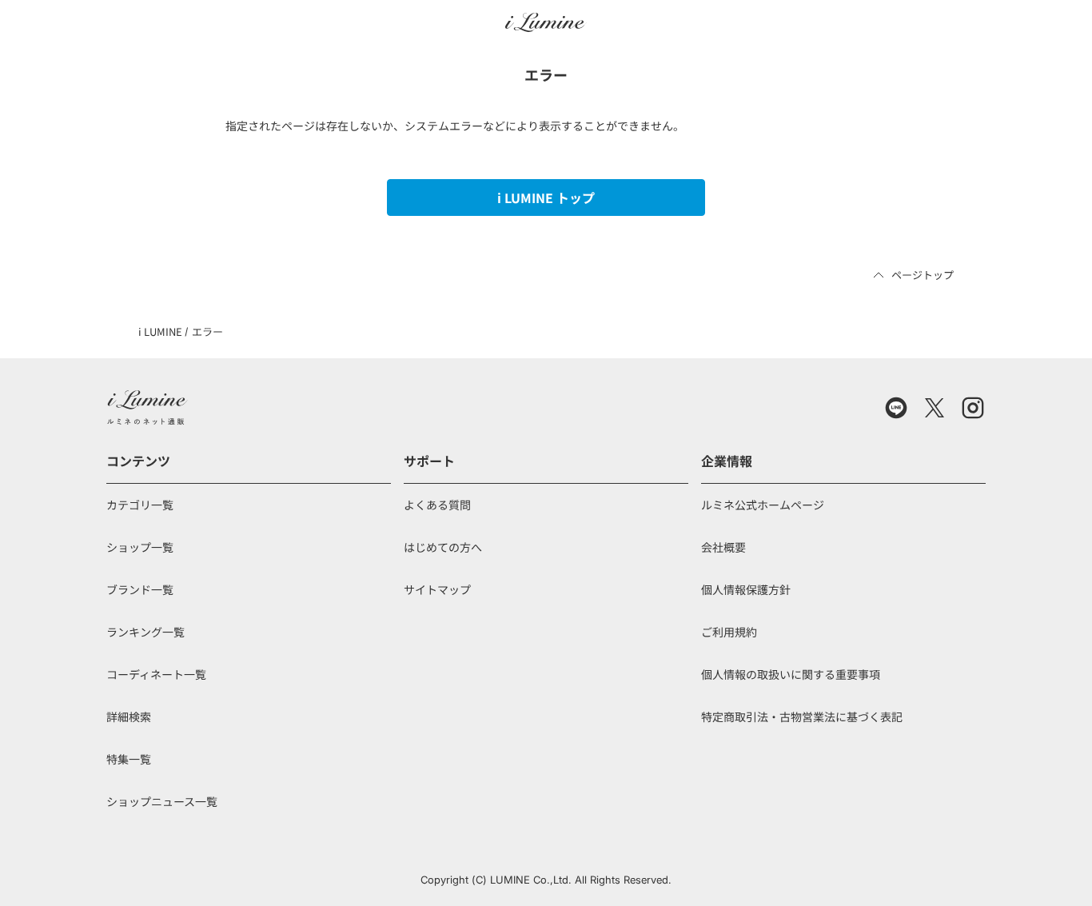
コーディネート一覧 (156, 674)
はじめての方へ (443, 547)
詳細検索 (128, 716)
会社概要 (723, 547)
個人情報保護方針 (746, 589)
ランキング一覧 (145, 632)
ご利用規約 (729, 632)
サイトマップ (437, 589)
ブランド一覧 (139, 589)
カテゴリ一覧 (139, 505)
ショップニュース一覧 (161, 801)
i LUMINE (160, 331)
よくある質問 (437, 505)
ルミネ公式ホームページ (762, 505)
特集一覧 (128, 759)
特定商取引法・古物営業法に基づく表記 (802, 716)
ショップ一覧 (139, 547)
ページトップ (922, 274)
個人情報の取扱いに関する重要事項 (790, 674)
